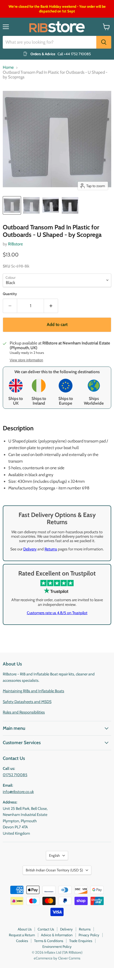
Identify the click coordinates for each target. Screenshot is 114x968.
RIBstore (15, 244)
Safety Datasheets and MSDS (27, 701)
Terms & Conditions (48, 940)
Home (8, 67)
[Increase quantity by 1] (51, 306)
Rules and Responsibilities (24, 712)
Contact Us (46, 929)
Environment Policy (57, 946)
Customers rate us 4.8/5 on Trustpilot (57, 612)
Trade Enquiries (80, 940)
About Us (25, 929)
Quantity (10, 294)
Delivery (30, 549)
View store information (26, 360)
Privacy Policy (89, 935)
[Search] (103, 42)
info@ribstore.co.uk (18, 791)
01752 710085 (15, 774)
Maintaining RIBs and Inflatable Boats (33, 690)
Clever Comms (69, 958)
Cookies (22, 940)
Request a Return (22, 935)
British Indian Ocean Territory (54, 870)
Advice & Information (56, 935)
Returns (51, 549)
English (54, 855)
